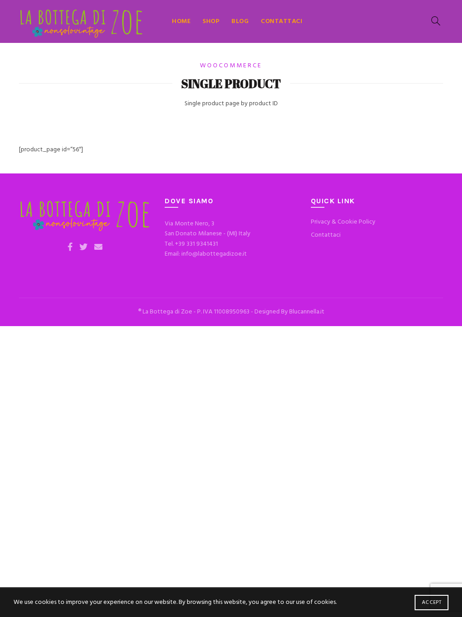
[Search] (436, 21)
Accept (431, 602)
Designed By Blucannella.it (289, 312)
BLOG (240, 21)
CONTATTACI (281, 21)
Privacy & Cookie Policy (343, 222)
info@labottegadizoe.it (214, 254)
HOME (181, 21)
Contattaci (326, 235)
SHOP (211, 21)
